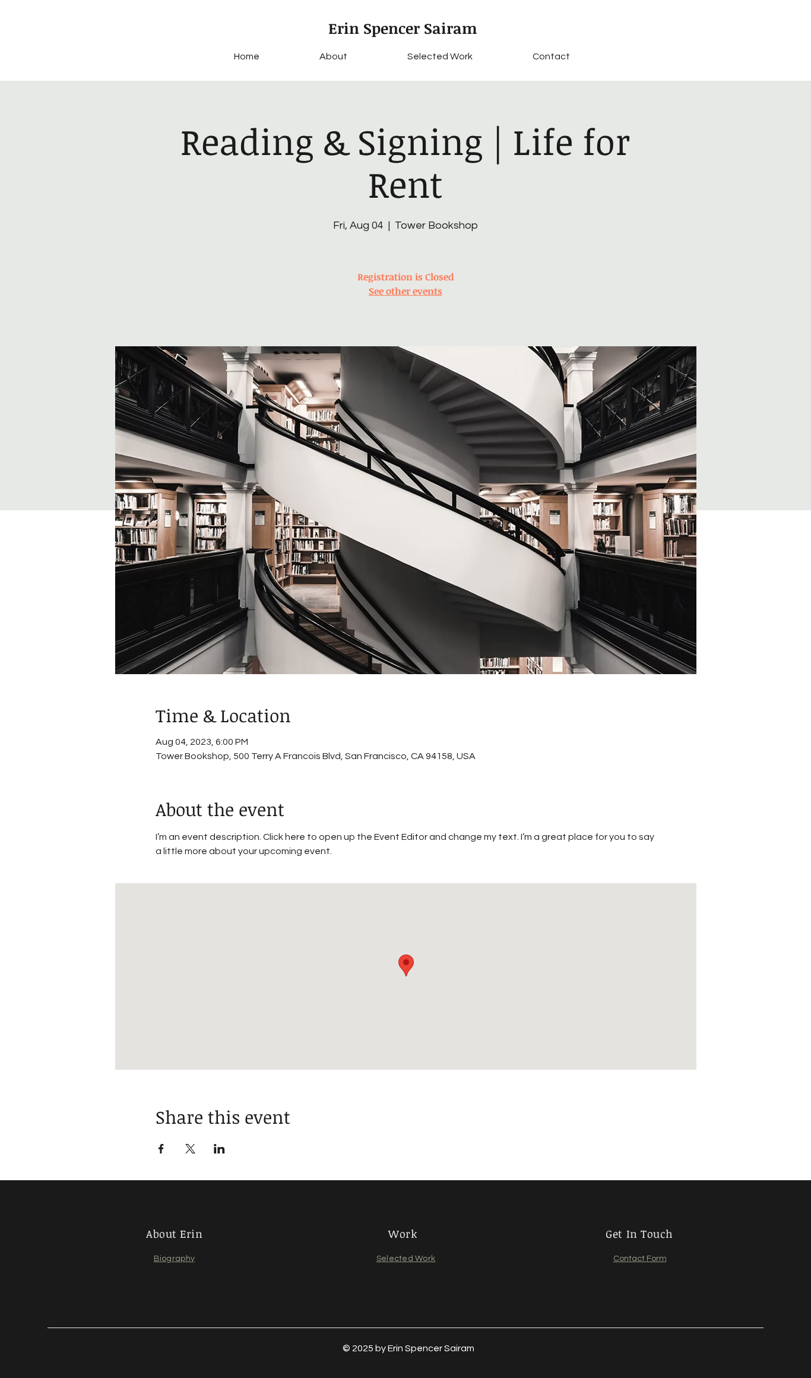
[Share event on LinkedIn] (219, 1148)
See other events (405, 291)
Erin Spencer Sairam (402, 28)
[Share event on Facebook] (161, 1148)
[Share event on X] (190, 1148)
